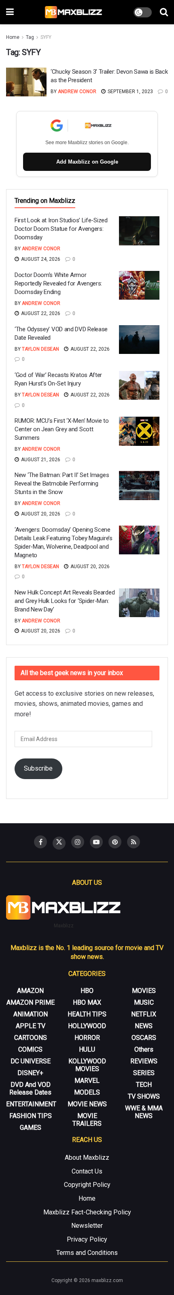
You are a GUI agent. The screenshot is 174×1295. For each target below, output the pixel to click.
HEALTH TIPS (87, 1014)
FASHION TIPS (30, 1116)
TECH (144, 1084)
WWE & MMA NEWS (144, 1112)
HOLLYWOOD (87, 1026)
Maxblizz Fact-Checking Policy (87, 1212)
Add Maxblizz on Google (87, 162)
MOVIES (144, 991)
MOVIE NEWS (87, 1104)
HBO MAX (87, 1002)
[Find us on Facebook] (40, 841)
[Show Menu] (10, 12)
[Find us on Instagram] (77, 841)
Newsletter (87, 1225)
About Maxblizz (87, 1157)
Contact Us (87, 1171)
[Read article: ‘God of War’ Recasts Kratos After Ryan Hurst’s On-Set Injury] (139, 385)
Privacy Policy (87, 1239)
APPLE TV (30, 1026)
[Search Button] (164, 12)
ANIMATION (30, 1014)
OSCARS (144, 1038)
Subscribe (38, 768)
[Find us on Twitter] (59, 843)
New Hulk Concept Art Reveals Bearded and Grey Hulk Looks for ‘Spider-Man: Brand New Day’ (65, 601)
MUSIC (144, 1002)
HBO (87, 991)
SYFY (45, 37)
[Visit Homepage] (74, 12)
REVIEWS (143, 1061)
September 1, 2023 (129, 91)
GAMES (30, 1127)
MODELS (87, 1092)
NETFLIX (143, 1014)
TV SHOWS (144, 1096)
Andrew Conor (77, 91)
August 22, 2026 (40, 313)
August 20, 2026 (40, 514)
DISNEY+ (30, 1073)
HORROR (87, 1038)
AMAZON (30, 991)
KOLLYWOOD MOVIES (87, 1065)
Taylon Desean (40, 349)
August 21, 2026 (40, 459)
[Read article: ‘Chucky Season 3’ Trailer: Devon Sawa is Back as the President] (26, 82)
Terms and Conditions (87, 1253)
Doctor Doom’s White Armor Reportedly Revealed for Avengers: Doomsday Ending (58, 283)
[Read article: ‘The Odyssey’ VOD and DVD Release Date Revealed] (139, 339)
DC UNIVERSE (31, 1061)
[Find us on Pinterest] (114, 841)
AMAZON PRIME (30, 1002)
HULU (87, 1049)
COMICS (30, 1049)
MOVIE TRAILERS (87, 1119)
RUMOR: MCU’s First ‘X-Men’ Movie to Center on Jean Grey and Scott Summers (62, 429)
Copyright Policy (87, 1185)
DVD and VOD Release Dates (30, 1088)
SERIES (144, 1073)
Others (143, 1049)
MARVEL (87, 1080)
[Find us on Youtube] (96, 841)
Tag (30, 37)
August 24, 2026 (40, 259)
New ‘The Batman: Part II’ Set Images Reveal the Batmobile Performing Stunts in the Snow (62, 483)
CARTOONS (30, 1038)
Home (12, 37)
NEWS (144, 1026)
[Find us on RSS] (133, 841)
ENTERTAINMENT (31, 1104)
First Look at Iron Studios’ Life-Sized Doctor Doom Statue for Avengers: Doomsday (61, 229)
